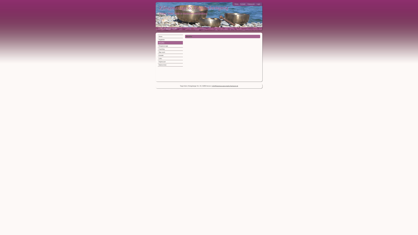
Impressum (251, 4)
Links (160, 58)
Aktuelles (161, 43)
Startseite (168, 28)
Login (258, 4)
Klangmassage (163, 46)
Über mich (162, 52)
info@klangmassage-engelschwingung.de (225, 86)
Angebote (162, 39)
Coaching (161, 49)
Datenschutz (163, 65)
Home (236, 4)
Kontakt (242, 4)
